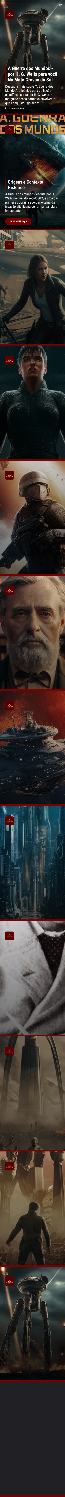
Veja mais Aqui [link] (18, 221)
